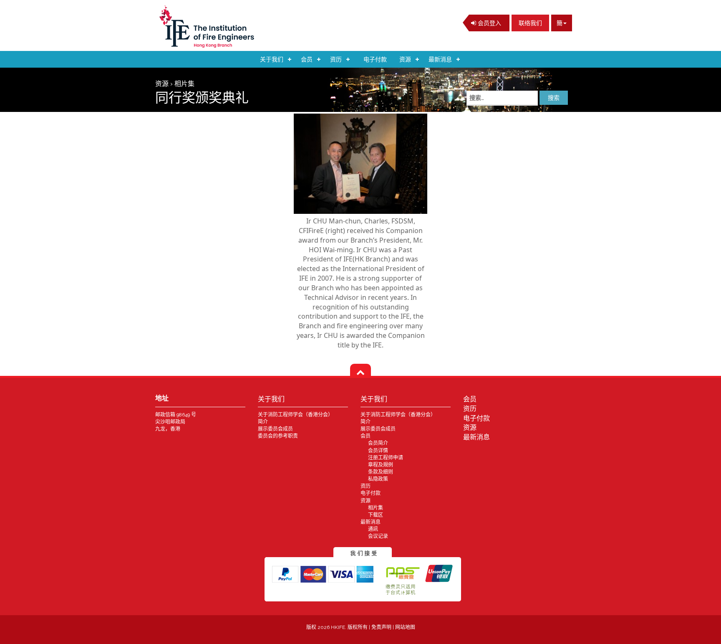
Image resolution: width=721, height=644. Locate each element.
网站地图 (405, 627)
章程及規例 (380, 465)
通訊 (373, 529)
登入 (488, 23)
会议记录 (378, 536)
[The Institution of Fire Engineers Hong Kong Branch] (209, 26)
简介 (263, 422)
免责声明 (382, 627)
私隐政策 (378, 479)
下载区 (375, 515)
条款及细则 (380, 472)
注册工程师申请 (385, 458)
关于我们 (271, 59)
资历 (336, 59)
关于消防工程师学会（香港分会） (295, 415)
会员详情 (378, 451)
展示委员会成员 (275, 429)
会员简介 (378, 443)
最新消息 (440, 59)
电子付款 (375, 59)
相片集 (375, 508)
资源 (405, 59)
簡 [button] (559, 23)
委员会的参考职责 (278, 436)
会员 (307, 59)
